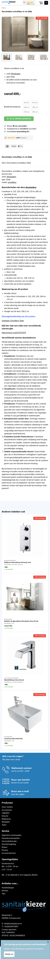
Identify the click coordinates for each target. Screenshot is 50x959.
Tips (3, 894)
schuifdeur (12, 182)
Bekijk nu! (9, 954)
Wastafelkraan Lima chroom (14, 680)
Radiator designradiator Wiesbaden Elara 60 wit (21, 621)
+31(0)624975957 (11, 927)
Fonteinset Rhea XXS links (13, 739)
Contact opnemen (9, 930)
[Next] (44, 34)
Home (4, 8)
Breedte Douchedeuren (12, 107)
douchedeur (31, 187)
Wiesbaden (15, 74)
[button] (41, 3)
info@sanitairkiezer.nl (13, 924)
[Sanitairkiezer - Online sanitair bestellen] (11, 2)
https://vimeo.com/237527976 (14, 333)
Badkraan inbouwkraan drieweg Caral (17, 562)
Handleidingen (8, 888)
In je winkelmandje (20, 119)
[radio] (26, 102)
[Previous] (5, 34)
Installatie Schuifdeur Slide (13, 321)
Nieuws (5, 891)
